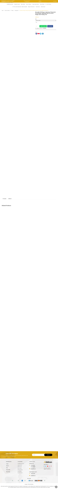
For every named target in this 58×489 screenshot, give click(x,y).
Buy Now (50, 26)
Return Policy (8, 471)
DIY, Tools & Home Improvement (17, 6)
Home (2, 10)
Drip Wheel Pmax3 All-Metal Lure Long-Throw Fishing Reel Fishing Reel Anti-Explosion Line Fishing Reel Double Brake (19, 385)
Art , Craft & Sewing (48, 4)
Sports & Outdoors (28, 4)
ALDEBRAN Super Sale (10, 4)
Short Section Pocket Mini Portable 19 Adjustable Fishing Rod (20, 430)
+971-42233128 (33, 465)
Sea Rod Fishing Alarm (44, 395)
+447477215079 (11, 1)
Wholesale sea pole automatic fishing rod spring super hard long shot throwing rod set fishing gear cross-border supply (18, 375)
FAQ (7, 467)
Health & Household (24, 6)
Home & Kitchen (42, 4)
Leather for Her (20, 466)
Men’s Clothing (20, 468)
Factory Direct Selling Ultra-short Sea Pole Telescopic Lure (23, 352)
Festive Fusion (38, 6)
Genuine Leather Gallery (35, 4)
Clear (36, 22)
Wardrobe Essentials (17, 4)
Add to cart (43, 26)
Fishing (12, 10)
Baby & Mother (23, 4)
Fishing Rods (16, 10)
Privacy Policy (8, 469)
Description (4, 198)
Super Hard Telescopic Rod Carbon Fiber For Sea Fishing (24, 254)
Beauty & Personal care (31, 6)
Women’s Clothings (20, 469)
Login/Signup (55, 1)
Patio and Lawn (43, 6)
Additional (9, 198)
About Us (7, 465)
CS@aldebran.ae (33, 475)
